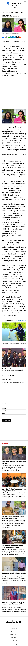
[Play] (14, 116)
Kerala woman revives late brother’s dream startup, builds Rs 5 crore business (12, 546)
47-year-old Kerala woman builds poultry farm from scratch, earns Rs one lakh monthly (13, 603)
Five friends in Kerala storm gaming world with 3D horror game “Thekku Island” (14, 369)
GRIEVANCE (14, 637)
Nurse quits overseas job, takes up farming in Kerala (14, 344)
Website (3, 413)
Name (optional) (5, 403)
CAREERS (14, 640)
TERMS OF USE (14, 632)
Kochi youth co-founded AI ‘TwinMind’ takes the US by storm (14, 462)
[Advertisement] (14, 93)
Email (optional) (5, 408)
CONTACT (14, 629)
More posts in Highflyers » (21, 320)
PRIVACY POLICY (14, 634)
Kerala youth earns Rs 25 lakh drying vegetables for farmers (14, 574)
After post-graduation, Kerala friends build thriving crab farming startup (12, 517)
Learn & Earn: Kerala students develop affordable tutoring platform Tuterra (14, 490)
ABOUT (14, 626)
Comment (3, 386)
